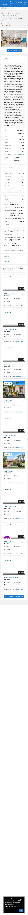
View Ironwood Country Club (14, 597)
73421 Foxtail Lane (10, 435)
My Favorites (19, 2)
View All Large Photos (14, 50)
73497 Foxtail (8, 471)
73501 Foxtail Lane (10, 294)
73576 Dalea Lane (10, 506)
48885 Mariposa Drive (11, 577)
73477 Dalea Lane (10, 329)
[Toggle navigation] (25, 8)
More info (16, 906)
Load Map (7, 256)
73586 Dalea (8, 400)
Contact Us (11, 4)
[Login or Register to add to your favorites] (23, 295)
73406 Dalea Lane (10, 542)
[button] (24, 40)
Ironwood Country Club (18, 154)
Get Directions (6, 261)
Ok (21, 910)
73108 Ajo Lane (9, 365)
